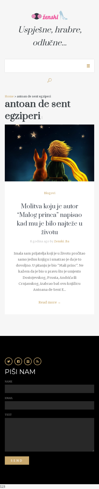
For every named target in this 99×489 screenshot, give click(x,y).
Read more (49, 302)
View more (49, 153)
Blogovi (49, 193)
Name (8, 381)
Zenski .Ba (61, 241)
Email (9, 398)
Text (8, 414)
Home (9, 96)
